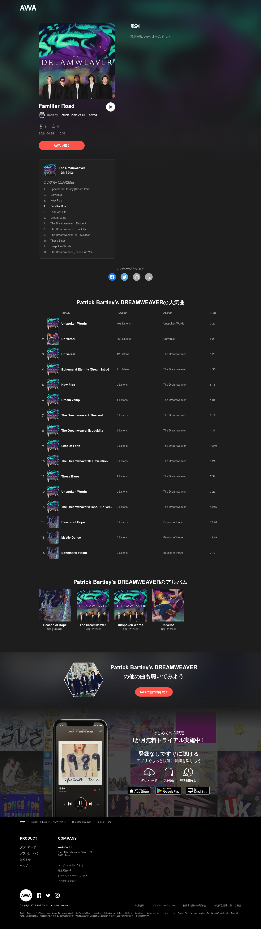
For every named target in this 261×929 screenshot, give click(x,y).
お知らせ (25, 859)
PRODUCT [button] (28, 838)
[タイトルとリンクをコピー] (136, 277)
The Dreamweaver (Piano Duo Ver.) (72, 252)
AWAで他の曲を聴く (154, 692)
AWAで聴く (62, 145)
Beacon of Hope (73, 522)
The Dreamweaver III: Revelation (70, 235)
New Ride (56, 200)
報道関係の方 (65, 870)
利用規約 (139, 905)
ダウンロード (28, 847)
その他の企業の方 (67, 880)
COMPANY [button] (67, 838)
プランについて (29, 853)
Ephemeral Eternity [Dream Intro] (70, 189)
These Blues (58, 240)
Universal (56, 195)
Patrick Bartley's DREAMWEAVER (83, 115)
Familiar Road (104, 821)
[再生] (110, 107)
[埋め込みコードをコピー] (149, 277)
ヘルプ (24, 865)
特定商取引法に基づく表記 (227, 905)
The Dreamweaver (72, 168)
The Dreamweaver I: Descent (68, 223)
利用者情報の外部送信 (194, 905)
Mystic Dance (71, 537)
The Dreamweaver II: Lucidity (68, 229)
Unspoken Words (60, 246)
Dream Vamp (58, 217)
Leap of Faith (58, 212)
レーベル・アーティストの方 (73, 875)
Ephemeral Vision (74, 552)
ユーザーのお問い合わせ (70, 865)
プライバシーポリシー (163, 905)
